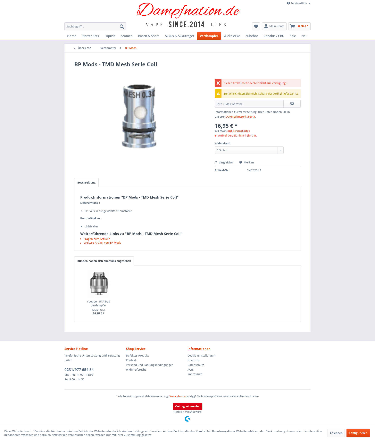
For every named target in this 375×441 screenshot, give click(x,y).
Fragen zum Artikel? (96, 239)
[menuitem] (95, 26)
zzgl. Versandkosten (239, 130)
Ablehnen (336, 433)
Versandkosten (178, 396)
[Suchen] (122, 26)
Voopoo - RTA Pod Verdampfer (98, 303)
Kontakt (131, 360)
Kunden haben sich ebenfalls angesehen (104, 261)
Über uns (194, 360)
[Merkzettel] (256, 26)
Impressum (195, 374)
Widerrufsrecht (136, 369)
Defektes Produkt (137, 355)
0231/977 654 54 (79, 369)
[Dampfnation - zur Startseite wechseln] (188, 15)
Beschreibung (86, 182)
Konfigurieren (358, 433)
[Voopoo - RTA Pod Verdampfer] (98, 284)
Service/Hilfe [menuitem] (299, 3)
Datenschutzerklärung (240, 116)
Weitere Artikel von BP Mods (102, 242)
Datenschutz (196, 365)
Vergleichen (226, 162)
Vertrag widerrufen (187, 406)
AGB (190, 369)
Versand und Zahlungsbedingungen (149, 365)
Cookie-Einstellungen (201, 355)
